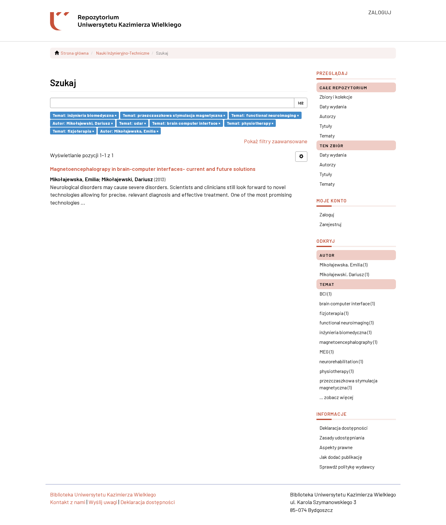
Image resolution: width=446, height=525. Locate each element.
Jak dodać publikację (340, 457)
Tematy (327, 135)
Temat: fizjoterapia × (73, 130)
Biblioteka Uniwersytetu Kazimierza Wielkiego (103, 494)
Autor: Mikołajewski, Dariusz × (82, 123)
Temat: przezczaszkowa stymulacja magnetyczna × (174, 115)
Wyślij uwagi (103, 502)
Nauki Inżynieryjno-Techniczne (122, 53)
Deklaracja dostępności (343, 428)
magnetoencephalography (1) (348, 342)
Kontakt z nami (67, 502)
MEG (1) (326, 351)
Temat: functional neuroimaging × (265, 115)
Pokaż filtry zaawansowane (275, 141)
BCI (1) (325, 293)
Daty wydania (332, 106)
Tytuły (325, 126)
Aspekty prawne (336, 447)
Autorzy (327, 116)
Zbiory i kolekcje (335, 97)
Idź (300, 102)
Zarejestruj (330, 224)
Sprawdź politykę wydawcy (346, 466)
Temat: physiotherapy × (250, 123)
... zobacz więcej (336, 397)
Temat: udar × (132, 123)
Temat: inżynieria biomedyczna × (84, 115)
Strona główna (75, 53)
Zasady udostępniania (341, 437)
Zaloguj (326, 214)
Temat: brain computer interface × (186, 123)
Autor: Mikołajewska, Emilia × (129, 130)
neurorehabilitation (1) (341, 361)
